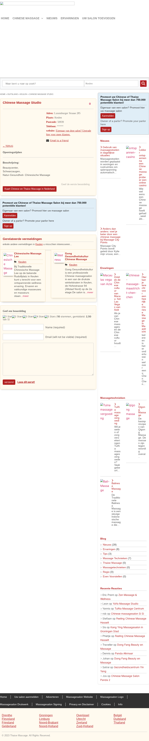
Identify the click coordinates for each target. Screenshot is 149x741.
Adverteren (52, 696)
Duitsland (12, 94)
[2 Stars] (17, 316)
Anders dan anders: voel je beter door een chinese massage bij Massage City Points (110, 235)
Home (5, 18)
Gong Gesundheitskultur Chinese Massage (76, 256)
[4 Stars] (39, 316)
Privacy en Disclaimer (81, 704)
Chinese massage (26, 18)
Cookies (106, 704)
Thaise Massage (112, 562)
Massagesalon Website (79, 696)
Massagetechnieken (114, 567)
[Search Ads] (143, 83)
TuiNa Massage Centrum (129, 608)
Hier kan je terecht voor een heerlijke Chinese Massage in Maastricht (144, 304)
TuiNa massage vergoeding (117, 415)
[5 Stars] (50, 316)
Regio (106, 571)
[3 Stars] (28, 316)
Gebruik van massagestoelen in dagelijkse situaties (109, 151)
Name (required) (55, 327)
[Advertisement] (74, 48)
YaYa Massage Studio (125, 603)
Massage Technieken (115, 558)
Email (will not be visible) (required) (66, 336)
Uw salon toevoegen (98, 18)
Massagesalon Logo (112, 696)
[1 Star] (7, 316)
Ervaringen (70, 18)
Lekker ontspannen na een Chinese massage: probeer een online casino (143, 167)
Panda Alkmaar (124, 653)
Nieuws (52, 18)
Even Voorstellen (112, 576)
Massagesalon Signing (49, 704)
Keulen (23, 94)
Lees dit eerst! (26, 381)
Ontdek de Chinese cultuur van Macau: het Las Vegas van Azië (117, 293)
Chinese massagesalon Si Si (127, 613)
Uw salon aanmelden (26, 696)
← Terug (8, 146)
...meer (25, 295)
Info (120, 704)
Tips (105, 553)
